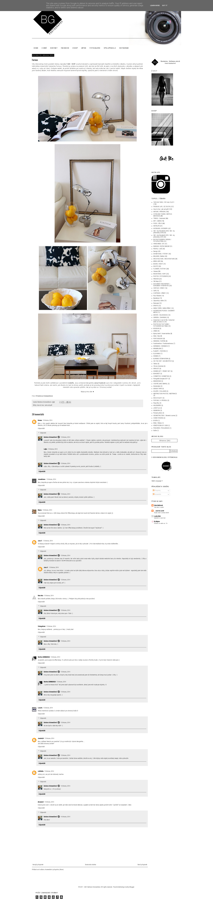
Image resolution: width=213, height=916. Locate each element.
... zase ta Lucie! (159, 511)
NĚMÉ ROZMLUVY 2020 (160, 425)
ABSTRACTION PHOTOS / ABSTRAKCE (165, 394)
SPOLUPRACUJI (110, 48)
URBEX (155, 331)
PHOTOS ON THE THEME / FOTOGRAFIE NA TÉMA (161, 325)
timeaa (40, 420)
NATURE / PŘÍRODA (159, 212)
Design (155, 251)
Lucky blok (157, 516)
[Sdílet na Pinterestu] (70, 402)
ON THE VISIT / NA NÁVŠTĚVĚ (162, 361)
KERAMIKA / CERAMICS (160, 346)
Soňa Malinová (158, 505)
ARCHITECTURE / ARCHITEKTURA (164, 259)
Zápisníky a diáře (158, 300)
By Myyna (157, 521)
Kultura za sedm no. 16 (160, 523)
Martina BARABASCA (44, 657)
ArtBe (83, 48)
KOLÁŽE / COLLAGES (159, 391)
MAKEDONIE (157, 381)
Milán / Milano (157, 423)
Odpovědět (41, 428)
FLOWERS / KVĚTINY (159, 269)
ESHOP (75, 48)
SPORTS (155, 306)
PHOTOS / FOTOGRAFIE (160, 276)
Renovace (156, 303)
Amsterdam (156, 386)
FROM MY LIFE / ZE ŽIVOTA (161, 206)
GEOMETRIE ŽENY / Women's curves (164, 415)
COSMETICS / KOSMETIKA (161, 376)
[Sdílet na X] (65, 402)
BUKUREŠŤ (156, 373)
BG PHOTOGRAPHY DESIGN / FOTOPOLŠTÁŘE (162, 240)
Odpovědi (43, 433)
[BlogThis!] (63, 402)
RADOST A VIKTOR (159, 518)
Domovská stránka (90, 864)
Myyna (40, 510)
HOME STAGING (158, 418)
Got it (164, 5)
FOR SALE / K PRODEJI (160, 400)
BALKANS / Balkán (158, 256)
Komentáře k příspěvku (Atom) (54, 869)
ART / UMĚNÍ (157, 221)
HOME (36, 48)
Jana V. (40, 541)
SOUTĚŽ (155, 266)
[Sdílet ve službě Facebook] (67, 402)
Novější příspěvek (38, 864)
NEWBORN (156, 410)
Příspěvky (157, 490)
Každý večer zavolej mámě (161, 512)
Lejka (45, 449)
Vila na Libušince (158, 366)
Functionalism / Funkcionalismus (163, 343)
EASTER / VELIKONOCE (160, 315)
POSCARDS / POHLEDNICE (161, 428)
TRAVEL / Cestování (159, 218)
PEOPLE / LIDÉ (157, 249)
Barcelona (156, 298)
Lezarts (40, 708)
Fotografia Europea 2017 (160, 379)
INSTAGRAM (124, 48)
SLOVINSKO (156, 353)
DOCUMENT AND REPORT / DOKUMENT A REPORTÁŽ (161, 284)
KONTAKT (54, 48)
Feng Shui (156, 403)
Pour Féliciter (157, 296)
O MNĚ (44, 48)
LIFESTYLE (156, 408)
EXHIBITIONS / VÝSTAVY (160, 254)
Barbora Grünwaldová (50, 437)
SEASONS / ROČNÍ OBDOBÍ (161, 246)
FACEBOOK (65, 48)
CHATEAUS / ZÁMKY (159, 293)
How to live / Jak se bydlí (44, 405)
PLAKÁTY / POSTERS (159, 351)
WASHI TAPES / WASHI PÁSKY (162, 308)
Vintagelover (41, 626)
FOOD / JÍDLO (157, 223)
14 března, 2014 (65, 786)
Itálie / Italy (156, 336)
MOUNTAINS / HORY (159, 274)
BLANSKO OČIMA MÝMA (160, 358)
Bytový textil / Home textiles (161, 333)
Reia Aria (40, 595)
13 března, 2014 (47, 420)
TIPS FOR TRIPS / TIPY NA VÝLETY (163, 202)
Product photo (157, 413)
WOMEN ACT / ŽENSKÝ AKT (161, 371)
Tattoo (155, 364)
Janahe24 (41, 738)
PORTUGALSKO (158, 338)
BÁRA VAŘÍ (156, 261)
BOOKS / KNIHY (158, 264)
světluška (41, 771)
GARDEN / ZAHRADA (159, 317)
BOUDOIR (156, 328)
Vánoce (155, 271)
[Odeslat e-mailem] (60, 402)
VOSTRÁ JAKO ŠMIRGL (160, 384)
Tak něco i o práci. (159, 507)
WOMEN (155, 356)
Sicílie (155, 430)
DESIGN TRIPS (157, 388)
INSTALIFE (156, 226)
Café (154, 291)
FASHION (156, 279)
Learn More (155, 5)
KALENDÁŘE (157, 405)
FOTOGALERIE (95, 48)
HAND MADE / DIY (158, 244)
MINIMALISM (157, 348)
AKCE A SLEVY (157, 398)
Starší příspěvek (142, 864)
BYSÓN (155, 420)
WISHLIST (156, 368)
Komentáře (157, 494)
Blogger (131, 887)
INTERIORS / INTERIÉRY (160, 228)
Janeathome (42, 479)
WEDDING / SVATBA (159, 341)
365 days (156, 281)
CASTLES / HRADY (158, 288)
